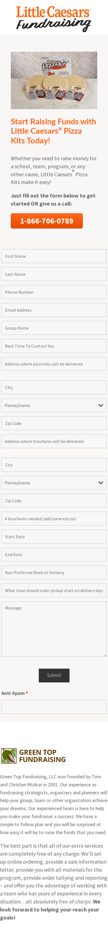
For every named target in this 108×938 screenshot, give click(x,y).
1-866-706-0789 (46, 221)
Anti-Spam (14, 693)
